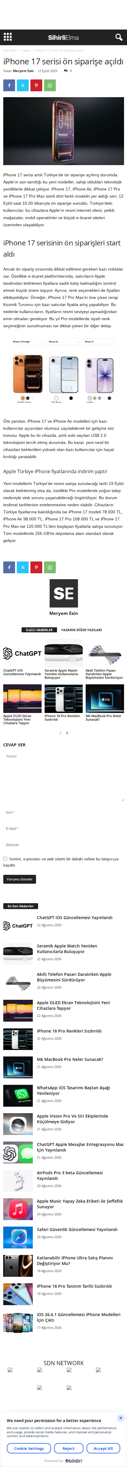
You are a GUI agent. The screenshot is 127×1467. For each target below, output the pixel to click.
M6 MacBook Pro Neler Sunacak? (103, 718)
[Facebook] (9, 85)
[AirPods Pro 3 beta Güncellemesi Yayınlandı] (18, 1181)
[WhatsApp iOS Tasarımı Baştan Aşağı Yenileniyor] (18, 1096)
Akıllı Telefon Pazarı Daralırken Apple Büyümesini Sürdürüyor (104, 674)
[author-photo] (63, 593)
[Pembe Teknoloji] (50, 1398)
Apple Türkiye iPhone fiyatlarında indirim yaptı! (55, 471)
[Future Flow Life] (80, 1398)
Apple (26, 50)
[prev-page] (60, 733)
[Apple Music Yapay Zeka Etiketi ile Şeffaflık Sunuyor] (18, 1209)
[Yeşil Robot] (80, 1380)
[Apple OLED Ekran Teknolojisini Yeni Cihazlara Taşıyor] (22, 698)
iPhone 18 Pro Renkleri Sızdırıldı (62, 718)
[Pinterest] (36, 85)
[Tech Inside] (109, 1380)
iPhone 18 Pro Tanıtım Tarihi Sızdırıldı (74, 1286)
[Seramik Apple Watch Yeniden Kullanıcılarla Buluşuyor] (64, 653)
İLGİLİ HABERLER (39, 630)
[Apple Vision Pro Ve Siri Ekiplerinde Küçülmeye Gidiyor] (18, 1124)
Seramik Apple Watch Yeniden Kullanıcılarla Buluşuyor (61, 674)
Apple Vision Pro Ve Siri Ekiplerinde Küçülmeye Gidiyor (72, 1118)
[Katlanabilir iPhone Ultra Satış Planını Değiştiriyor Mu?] (18, 1266)
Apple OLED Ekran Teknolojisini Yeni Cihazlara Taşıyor (17, 719)
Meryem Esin (23, 71)
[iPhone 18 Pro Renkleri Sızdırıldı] (64, 698)
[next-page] (67, 733)
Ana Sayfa (10, 50)
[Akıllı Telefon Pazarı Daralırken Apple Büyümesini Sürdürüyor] (105, 653)
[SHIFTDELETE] (21, 1380)
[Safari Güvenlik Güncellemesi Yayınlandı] (18, 1238)
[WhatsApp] (50, 85)
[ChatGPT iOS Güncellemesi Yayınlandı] (22, 653)
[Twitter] (23, 85)
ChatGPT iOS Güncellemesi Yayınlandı (22, 672)
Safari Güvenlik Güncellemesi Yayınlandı (77, 1229)
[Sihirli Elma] (50, 1380)
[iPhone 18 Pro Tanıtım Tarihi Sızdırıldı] (18, 1294)
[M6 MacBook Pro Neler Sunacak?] (105, 698)
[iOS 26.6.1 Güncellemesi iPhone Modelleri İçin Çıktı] (18, 1323)
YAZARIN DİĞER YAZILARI (81, 630)
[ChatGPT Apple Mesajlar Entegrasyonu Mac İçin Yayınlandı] (18, 1153)
